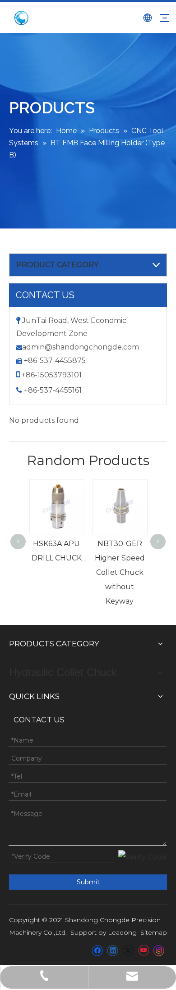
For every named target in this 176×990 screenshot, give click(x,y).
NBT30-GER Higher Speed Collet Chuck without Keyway (120, 572)
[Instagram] (159, 950)
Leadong (122, 932)
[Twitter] (128, 950)
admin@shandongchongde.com (80, 347)
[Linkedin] (112, 950)
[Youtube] (143, 950)
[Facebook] (97, 950)
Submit (88, 882)
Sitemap (153, 932)
